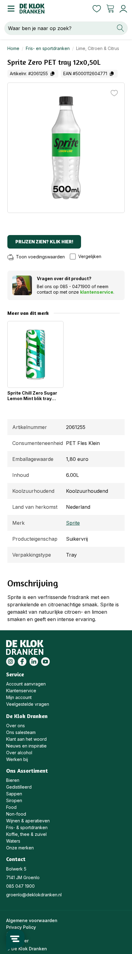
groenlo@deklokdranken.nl (34, 894)
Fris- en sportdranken (48, 48)
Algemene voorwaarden (31, 920)
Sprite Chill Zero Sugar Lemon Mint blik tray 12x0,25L (32, 395)
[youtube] (45, 661)
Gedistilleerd (19, 787)
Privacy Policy (21, 927)
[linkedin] (33, 661)
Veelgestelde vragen (27, 704)
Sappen (14, 793)
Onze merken (20, 847)
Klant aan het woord (26, 739)
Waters (13, 841)
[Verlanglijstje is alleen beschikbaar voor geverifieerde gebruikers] (114, 92)
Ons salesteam (21, 732)
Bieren (12, 780)
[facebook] (22, 661)
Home (13, 48)
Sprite (73, 523)
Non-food (16, 814)
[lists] (96, 8)
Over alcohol (19, 752)
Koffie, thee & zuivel (26, 834)
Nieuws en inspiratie (26, 745)
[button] (88, 256)
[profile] (122, 8)
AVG (10, 934)
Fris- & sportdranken (27, 827)
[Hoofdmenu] (10, 8)
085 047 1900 (20, 886)
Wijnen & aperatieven (28, 820)
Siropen (14, 800)
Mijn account (19, 697)
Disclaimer (17, 940)
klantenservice (96, 292)
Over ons (15, 725)
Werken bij (17, 759)
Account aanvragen (26, 683)
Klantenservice (21, 690)
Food (11, 807)
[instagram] (10, 661)
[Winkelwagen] (110, 8)
